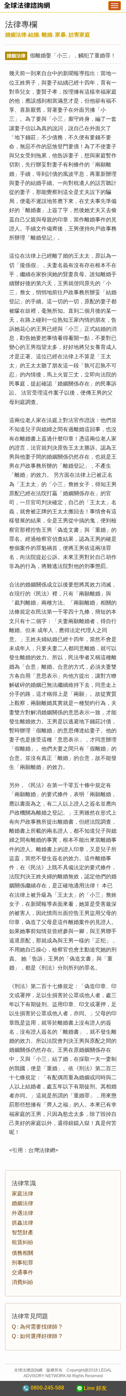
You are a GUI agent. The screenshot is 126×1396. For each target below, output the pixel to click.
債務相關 (22, 1253)
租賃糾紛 (22, 1242)
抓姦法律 (22, 1223)
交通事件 (22, 1272)
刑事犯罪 (22, 1262)
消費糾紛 (22, 1282)
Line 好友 (95, 1388)
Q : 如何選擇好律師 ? (37, 1336)
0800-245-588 (46, 1388)
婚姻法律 (22, 1203)
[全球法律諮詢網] (25, 8)
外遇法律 (22, 1213)
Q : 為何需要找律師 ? (37, 1327)
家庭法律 (22, 1193)
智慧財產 (22, 1232)
